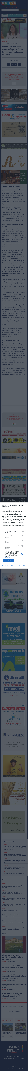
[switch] (22, 535)
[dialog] (14, 535)
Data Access (14, 565)
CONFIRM (8, 560)
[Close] (25, 505)
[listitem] (14, 532)
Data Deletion (5, 565)
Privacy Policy (22, 565)
